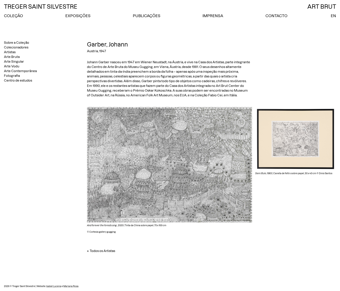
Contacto (276, 16)
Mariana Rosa (71, 286)
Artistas (10, 52)
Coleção (13, 16)
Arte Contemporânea (20, 71)
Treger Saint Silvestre (40, 7)
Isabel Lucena (53, 286)
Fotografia (12, 75)
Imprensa (212, 16)
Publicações (146, 16)
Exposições (78, 16)
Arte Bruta (12, 57)
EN (333, 16)
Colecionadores (16, 47)
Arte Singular (14, 61)
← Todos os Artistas (101, 251)
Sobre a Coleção (16, 42)
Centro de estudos (18, 80)
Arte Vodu (11, 66)
